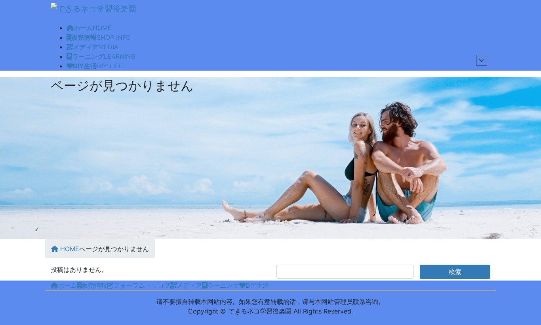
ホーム (67, 285)
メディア (189, 285)
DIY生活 (257, 285)
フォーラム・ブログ (141, 285)
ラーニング (223, 285)
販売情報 (94, 285)
